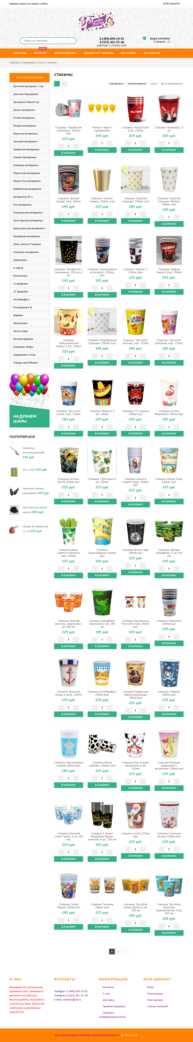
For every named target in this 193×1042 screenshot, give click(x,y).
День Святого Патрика (27, 244)
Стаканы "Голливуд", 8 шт (169, 129)
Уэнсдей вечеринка (25, 141)
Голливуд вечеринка (25, 165)
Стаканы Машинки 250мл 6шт (169, 622)
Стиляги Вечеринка (24, 157)
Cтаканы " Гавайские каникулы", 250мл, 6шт (68, 130)
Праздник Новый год (26, 102)
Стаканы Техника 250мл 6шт (102, 906)
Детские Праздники (25, 94)
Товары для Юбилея (25, 362)
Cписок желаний (157, 1006)
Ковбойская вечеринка (27, 188)
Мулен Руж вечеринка (27, 181)
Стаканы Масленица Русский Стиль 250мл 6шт (135, 623)
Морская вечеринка (25, 133)
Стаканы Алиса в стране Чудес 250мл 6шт (136, 482)
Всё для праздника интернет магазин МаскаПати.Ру (87, 1035)
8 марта (18, 267)
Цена (154, 83)
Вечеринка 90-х (23, 196)
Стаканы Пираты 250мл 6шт (169, 693)
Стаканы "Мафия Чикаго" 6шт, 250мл (169, 271)
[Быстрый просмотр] (68, 108)
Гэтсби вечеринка (24, 117)
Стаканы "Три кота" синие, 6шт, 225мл (68, 412)
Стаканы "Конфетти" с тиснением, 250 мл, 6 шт (68, 272)
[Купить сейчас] (57, 108)
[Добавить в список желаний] (79, 108)
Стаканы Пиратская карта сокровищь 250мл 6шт (135, 694)
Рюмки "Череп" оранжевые (102, 129)
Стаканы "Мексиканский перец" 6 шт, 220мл (68, 343)
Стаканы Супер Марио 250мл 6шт (68, 906)
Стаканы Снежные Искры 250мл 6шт (169, 835)
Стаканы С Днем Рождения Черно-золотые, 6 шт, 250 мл (102, 836)
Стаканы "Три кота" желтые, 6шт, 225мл (136, 341)
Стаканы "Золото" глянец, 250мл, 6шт (102, 200)
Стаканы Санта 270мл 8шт (136, 835)
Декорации (20, 323)
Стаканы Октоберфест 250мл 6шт (102, 693)
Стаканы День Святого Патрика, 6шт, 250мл (68, 553)
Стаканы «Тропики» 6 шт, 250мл (102, 480)
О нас (106, 993)
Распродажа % (22, 307)
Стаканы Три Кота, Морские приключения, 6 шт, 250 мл (169, 909)
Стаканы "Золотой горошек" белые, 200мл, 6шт (169, 201)
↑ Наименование (136, 83)
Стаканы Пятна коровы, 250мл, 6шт (102, 764)
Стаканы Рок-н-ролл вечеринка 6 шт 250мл (135, 765)
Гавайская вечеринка (26, 149)
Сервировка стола (24, 354)
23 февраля (20, 291)
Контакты (108, 987)
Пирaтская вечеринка (26, 173)
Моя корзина (155, 1000)
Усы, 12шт (29, 469)
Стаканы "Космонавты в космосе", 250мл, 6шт (102, 272)
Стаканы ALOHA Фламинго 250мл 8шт (169, 412)
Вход (150, 987)
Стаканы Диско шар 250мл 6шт (135, 551)
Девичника (20, 260)
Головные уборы (23, 346)
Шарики (18, 315)
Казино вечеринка (24, 125)
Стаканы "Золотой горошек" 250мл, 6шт (135, 200)
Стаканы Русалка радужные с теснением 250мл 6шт (169, 765)
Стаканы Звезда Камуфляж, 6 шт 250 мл (169, 553)
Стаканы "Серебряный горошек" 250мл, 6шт (102, 341)
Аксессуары (20, 331)
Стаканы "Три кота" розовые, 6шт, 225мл (169, 341)
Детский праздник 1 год (28, 86)
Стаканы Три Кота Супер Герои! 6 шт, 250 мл (135, 907)
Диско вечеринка (24, 110)
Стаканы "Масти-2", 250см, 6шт (135, 271)
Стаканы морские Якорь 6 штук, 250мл (68, 693)
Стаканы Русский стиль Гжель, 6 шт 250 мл (68, 836)
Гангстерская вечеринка (28, 220)
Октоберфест (21, 299)
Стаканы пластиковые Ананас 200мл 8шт (68, 764)
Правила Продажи (114, 1006)
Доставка (108, 1000)
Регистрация (155, 993)
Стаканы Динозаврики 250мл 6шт (102, 553)
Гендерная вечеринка (26, 236)
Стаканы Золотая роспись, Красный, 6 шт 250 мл (68, 623)
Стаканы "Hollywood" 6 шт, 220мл (135, 129)
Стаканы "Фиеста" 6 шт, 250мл (102, 412)
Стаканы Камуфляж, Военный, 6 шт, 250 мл (102, 623)
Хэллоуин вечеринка (26, 252)
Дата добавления (172, 83)
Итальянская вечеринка (27, 212)
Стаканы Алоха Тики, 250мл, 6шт (169, 480)
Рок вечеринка (22, 204)
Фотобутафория (23, 339)
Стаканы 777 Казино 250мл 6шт (135, 412)
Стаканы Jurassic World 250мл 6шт (68, 480)
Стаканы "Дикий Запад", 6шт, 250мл (68, 200)
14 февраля (20, 283)
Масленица (20, 275)
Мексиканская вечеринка (29, 228)
